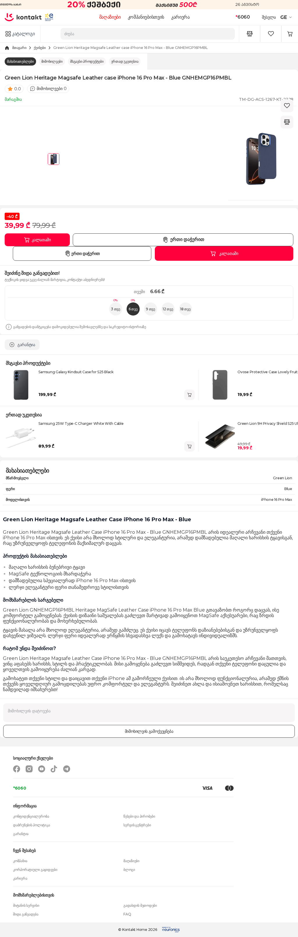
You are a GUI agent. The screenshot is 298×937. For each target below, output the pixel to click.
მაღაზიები (110, 17)
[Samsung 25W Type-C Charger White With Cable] (21, 436)
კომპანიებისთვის (146, 17)
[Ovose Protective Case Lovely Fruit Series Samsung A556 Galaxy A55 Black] (220, 385)
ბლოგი (129, 869)
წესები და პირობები (139, 816)
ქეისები (39, 47)
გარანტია (21, 834)
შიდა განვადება (25, 914)
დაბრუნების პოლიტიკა (31, 825)
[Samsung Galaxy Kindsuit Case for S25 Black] (21, 385)
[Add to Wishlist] (287, 105)
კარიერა (180, 17)
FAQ (127, 914)
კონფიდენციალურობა (31, 816)
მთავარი (19, 47)
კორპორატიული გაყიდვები (35, 869)
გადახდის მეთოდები (140, 905)
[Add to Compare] (287, 122)
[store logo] (23, 17)
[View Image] (53, 159)
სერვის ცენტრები (137, 825)
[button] (286, 17)
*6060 (19, 788)
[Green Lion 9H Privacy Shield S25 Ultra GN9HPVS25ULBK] (220, 436)
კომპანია (20, 861)
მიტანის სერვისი (26, 905)
